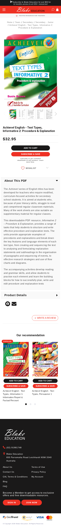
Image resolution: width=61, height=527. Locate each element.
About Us (7, 467)
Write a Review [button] (46, 318)
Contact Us (8, 472)
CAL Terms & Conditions (15, 477)
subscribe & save (30, 154)
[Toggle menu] (4, 10)
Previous (5, 112)
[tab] (26, 404)
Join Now (31, 502)
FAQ (5, 486)
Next (56, 112)
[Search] (52, 10)
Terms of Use (38, 467)
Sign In (12, 502)
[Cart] (57, 10)
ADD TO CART (16, 381)
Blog (5, 481)
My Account (37, 477)
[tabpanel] (16, 372)
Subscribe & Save (16, 386)
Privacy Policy (38, 472)
